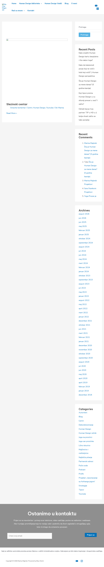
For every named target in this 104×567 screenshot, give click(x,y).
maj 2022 (83, 304)
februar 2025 (84, 230)
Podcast (82, 469)
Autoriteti (83, 412)
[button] (41, 3)
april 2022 (83, 308)
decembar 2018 (85, 395)
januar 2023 (84, 296)
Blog (81, 416)
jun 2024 (82, 255)
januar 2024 (84, 271)
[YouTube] (77, 561)
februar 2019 (84, 386)
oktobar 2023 (84, 275)
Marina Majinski (90, 143)
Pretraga (82, 27)
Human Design (39, 107)
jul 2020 (82, 366)
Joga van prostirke (86, 441)
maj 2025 (83, 226)
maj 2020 (83, 374)
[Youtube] (96, 5)
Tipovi (81, 490)
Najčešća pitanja (85, 457)
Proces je (92, 196)
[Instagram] (97, 8)
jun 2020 (82, 370)
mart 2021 (83, 333)
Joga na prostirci (85, 437)
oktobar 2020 (84, 353)
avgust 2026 (84, 214)
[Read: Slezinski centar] (37, 69)
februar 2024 (84, 267)
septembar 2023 (86, 279)
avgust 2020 (84, 362)
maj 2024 (83, 259)
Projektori (88, 184)
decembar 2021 (85, 321)
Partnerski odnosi (86, 461)
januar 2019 (84, 391)
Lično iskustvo (84, 445)
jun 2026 (82, 218)
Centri (29, 107)
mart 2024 (83, 263)
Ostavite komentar (18, 107)
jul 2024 (82, 251)
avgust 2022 (84, 300)
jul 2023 (82, 288)
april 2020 (83, 378)
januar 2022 (84, 317)
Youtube (49, 107)
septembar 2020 (86, 358)
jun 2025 (82, 222)
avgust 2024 (84, 247)
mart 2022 (83, 312)
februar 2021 (84, 337)
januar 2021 (84, 341)
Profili (81, 474)
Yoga (86, 196)
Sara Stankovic (90, 188)
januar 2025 (84, 234)
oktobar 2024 (84, 238)
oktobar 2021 (84, 325)
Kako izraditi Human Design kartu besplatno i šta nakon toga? (88, 56)
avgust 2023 (84, 284)
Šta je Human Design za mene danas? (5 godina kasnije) (87, 84)
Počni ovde (83, 465)
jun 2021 (82, 329)
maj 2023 (83, 292)
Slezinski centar (16, 104)
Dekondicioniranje (86, 425)
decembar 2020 (85, 345)
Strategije (83, 485)
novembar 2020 (85, 349)
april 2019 (83, 382)
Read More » (11, 113)
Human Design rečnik (87, 433)
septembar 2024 (86, 243)
